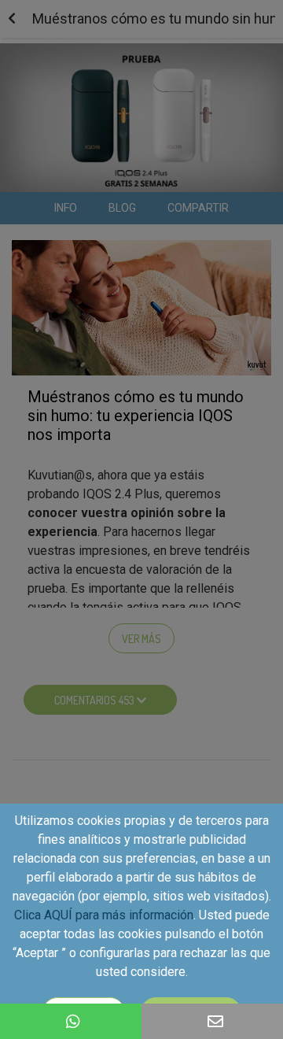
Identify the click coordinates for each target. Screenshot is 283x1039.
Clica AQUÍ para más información (103, 915)
